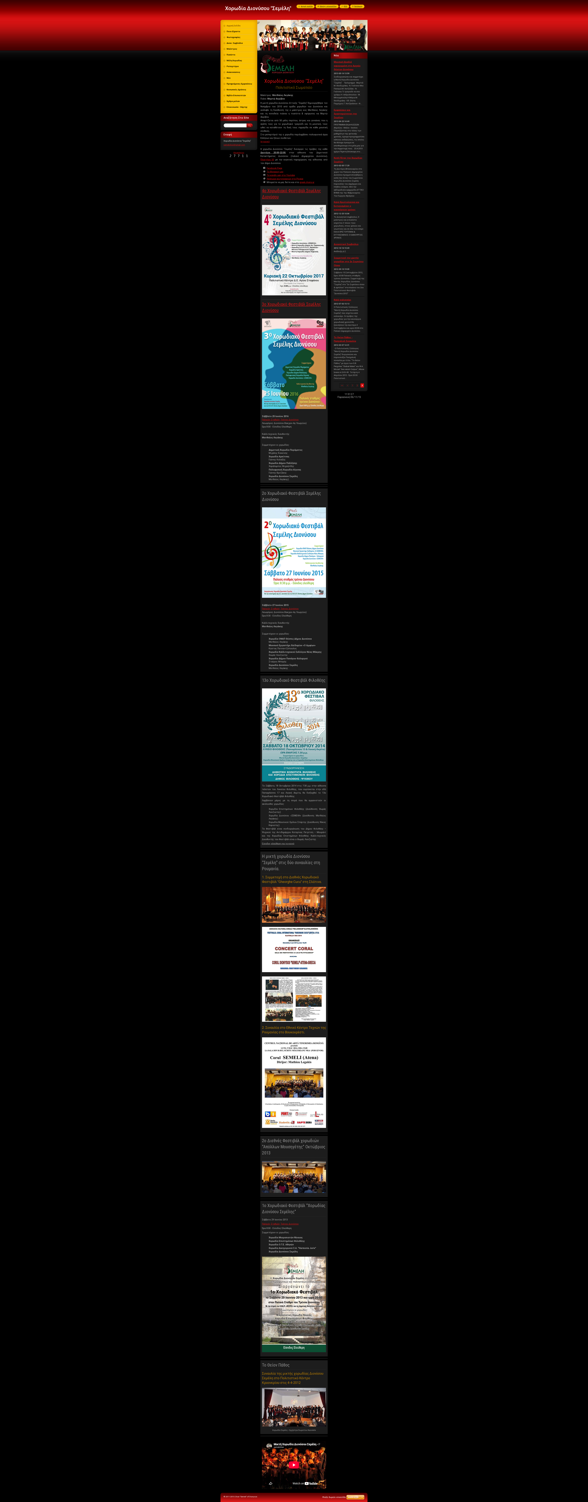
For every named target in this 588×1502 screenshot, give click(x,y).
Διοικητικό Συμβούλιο (346, 244)
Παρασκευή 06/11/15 (349, 397)
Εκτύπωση (358, 6)
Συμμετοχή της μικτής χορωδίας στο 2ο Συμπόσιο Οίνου (349, 262)
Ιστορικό (265, 141)
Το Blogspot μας (275, 171)
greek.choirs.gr (307, 182)
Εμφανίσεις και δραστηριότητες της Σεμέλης (345, 114)
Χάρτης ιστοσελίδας (328, 6)
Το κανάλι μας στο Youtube (281, 175)
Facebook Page (274, 168)
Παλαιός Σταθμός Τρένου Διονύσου (280, 419)
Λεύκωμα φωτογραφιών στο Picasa (285, 179)
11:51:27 (349, 394)
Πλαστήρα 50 (267, 159)
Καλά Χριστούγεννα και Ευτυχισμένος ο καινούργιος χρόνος (346, 206)
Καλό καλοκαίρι (342, 300)
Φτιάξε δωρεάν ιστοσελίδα (334, 1497)
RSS (345, 6)
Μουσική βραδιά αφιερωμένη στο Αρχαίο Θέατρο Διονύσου (347, 66)
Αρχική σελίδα (307, 6)
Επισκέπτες (239, 153)
